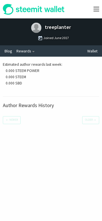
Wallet (92, 51)
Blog (8, 51)
